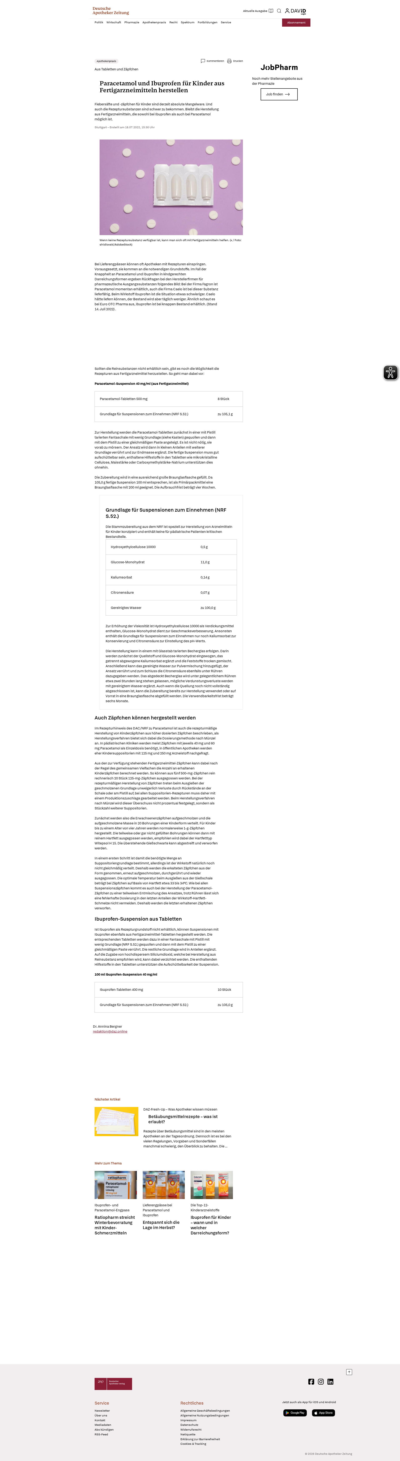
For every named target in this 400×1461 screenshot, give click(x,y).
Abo (296, 22)
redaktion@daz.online (110, 1031)
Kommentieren (215, 61)
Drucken (238, 61)
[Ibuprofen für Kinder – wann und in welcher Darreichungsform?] (212, 1185)
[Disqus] (169, 1300)
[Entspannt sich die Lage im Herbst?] (164, 1185)
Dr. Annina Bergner (107, 1026)
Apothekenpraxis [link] (106, 61)
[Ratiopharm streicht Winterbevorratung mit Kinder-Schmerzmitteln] (116, 1185)
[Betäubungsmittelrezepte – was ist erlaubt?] (116, 1128)
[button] (110, 11)
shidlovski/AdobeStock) (116, 244)
